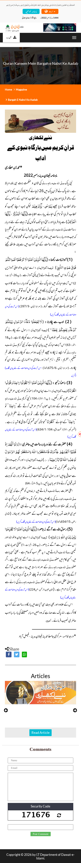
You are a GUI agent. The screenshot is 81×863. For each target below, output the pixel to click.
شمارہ (8, 37)
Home (8, 89)
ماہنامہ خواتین (31, 11)
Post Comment (40, 834)
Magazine (21, 89)
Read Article (40, 732)
